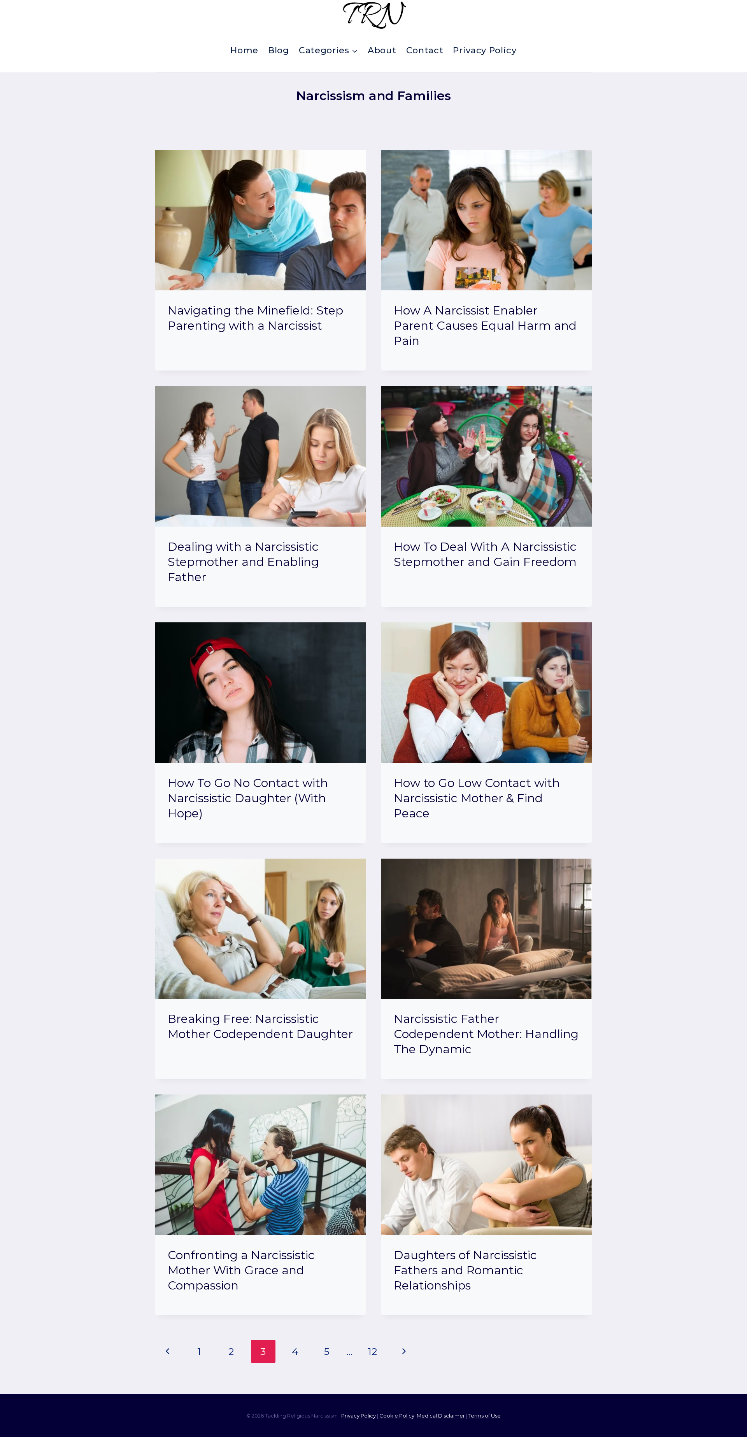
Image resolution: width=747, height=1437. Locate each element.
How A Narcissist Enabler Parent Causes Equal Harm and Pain (485, 325)
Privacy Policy (484, 50)
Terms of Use (484, 1415)
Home (244, 50)
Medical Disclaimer (441, 1415)
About (382, 50)
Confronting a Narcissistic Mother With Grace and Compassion (241, 1270)
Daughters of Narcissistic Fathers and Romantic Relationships (465, 1270)
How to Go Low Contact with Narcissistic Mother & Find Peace (477, 798)
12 (372, 1351)
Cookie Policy (396, 1415)
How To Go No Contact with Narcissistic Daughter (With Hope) (248, 798)
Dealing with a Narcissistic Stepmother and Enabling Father (243, 561)
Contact (425, 50)
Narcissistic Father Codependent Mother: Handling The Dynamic (486, 1034)
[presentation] (260, 220)
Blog (278, 50)
